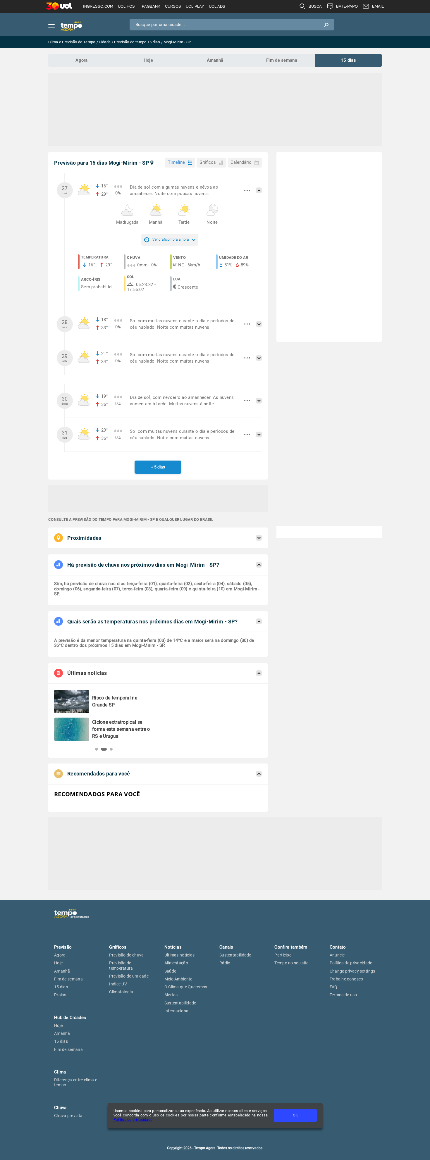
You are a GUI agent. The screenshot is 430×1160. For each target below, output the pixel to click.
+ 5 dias (158, 467)
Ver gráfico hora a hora (170, 239)
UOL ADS (217, 6)
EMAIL (378, 6)
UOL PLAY (195, 6)
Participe (282, 955)
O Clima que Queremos (185, 987)
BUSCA (315, 6)
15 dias (348, 60)
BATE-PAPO (347, 6)
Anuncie (337, 955)
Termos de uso (343, 994)
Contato (338, 947)
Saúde (170, 971)
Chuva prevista (68, 1115)
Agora (81, 60)
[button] (96, 749)
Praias (60, 994)
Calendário (241, 162)
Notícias (173, 947)
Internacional (177, 1011)
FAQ (334, 987)
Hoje (148, 60)
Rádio (225, 963)
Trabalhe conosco (346, 979)
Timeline (176, 162)
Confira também (290, 947)
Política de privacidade (133, 1119)
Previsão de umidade (129, 976)
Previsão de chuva (126, 955)
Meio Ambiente (178, 979)
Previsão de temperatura (121, 965)
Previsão (63, 947)
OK (295, 1115)
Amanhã (215, 60)
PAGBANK (151, 6)
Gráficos (207, 162)
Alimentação (176, 963)
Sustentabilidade (180, 1003)
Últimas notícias (179, 955)
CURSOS (173, 6)
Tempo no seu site (291, 963)
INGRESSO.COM (98, 6)
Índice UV (118, 984)
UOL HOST (127, 6)
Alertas (171, 994)
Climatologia (121, 992)
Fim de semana (281, 60)
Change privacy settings (352, 971)
